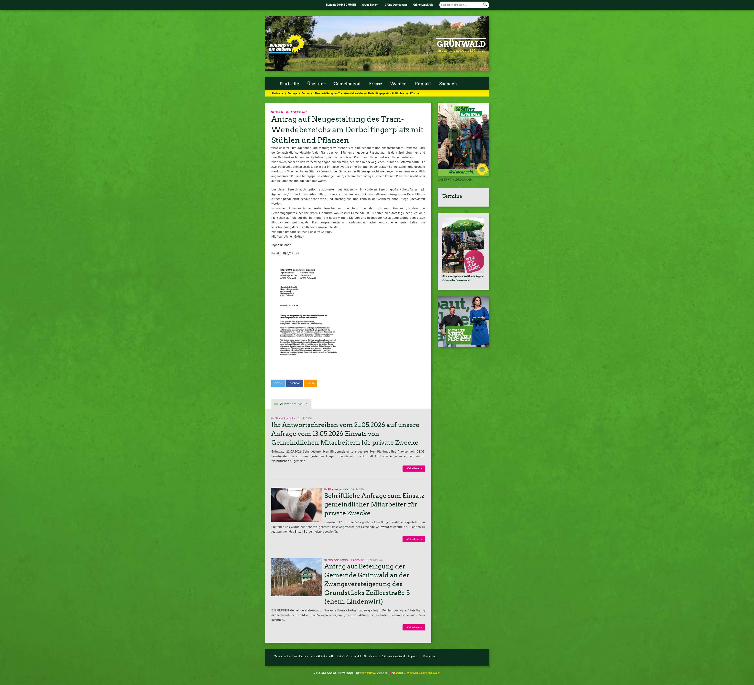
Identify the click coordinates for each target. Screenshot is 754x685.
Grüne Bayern (370, 4)
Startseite (289, 83)
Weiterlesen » (414, 468)
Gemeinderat (347, 83)
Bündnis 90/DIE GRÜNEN (341, 4)
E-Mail (310, 383)
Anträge (292, 93)
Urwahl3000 (368, 672)
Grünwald (461, 44)
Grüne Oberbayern (396, 4)
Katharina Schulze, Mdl (349, 656)
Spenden (448, 83)
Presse (375, 83)
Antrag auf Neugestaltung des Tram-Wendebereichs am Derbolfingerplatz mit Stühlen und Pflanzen (347, 129)
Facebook (294, 383)
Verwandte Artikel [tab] (294, 404)
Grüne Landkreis (423, 4)
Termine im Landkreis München (291, 656)
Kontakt (423, 83)
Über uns (316, 83)
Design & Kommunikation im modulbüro (418, 672)
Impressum (414, 656)
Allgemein (280, 418)
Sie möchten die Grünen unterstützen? (384, 656)
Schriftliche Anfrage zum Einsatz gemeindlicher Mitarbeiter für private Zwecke (374, 504)
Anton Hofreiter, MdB (322, 656)
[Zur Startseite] (286, 52)
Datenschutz (430, 656)
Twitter (278, 383)
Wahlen (398, 83)
